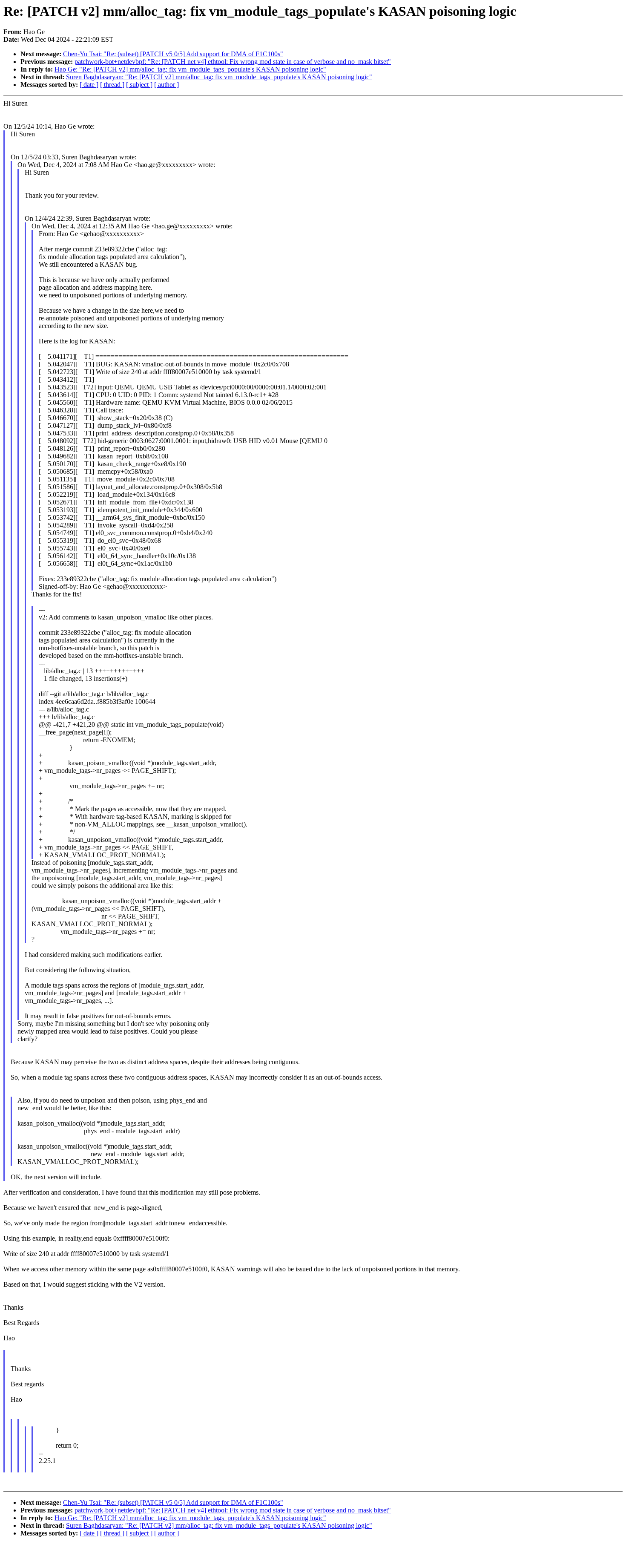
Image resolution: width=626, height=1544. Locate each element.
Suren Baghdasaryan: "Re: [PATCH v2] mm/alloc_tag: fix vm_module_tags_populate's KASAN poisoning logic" (219, 77)
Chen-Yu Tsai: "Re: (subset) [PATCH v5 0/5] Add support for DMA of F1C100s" (173, 54)
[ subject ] (139, 84)
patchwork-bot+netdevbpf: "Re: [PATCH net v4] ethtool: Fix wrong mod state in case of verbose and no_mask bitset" (233, 61)
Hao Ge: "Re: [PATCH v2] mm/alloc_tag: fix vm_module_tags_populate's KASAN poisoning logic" (190, 69)
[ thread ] (112, 84)
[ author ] (166, 84)
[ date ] (89, 84)
